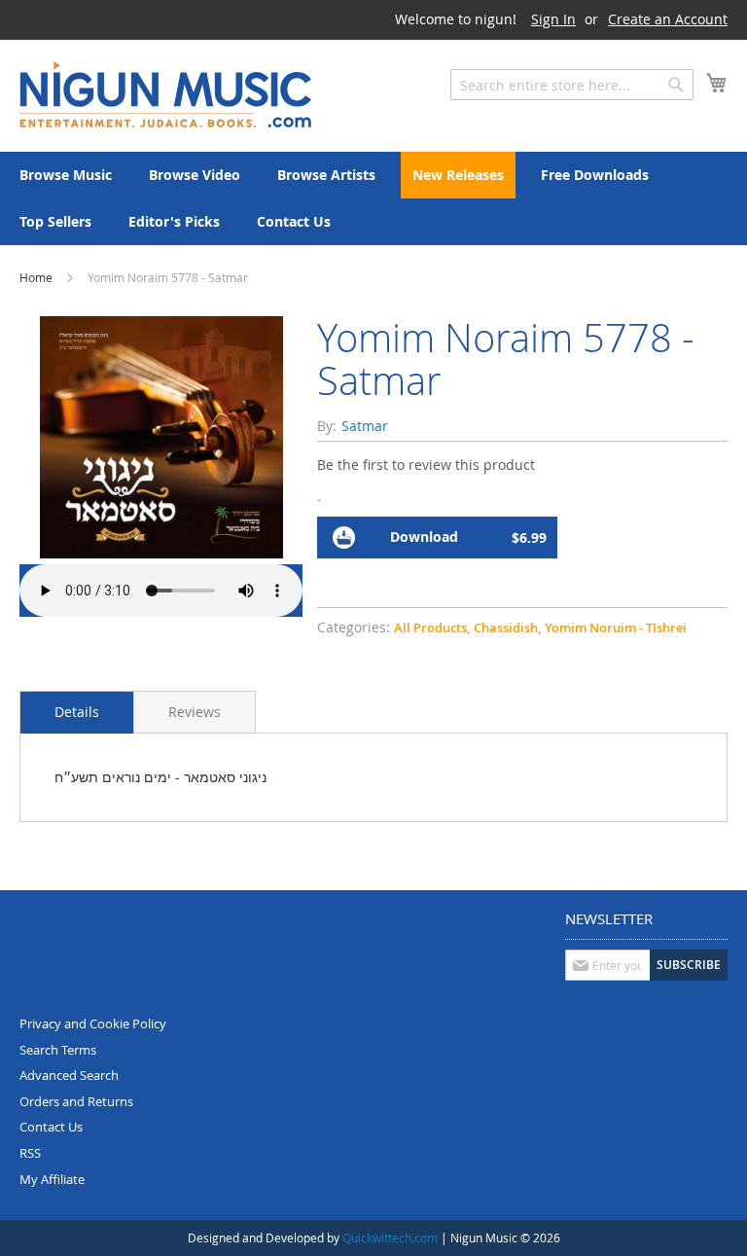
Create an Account (668, 19)
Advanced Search (69, 1075)
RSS (30, 1153)
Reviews (194, 711)
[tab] (76, 712)
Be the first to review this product (426, 464)
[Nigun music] (165, 94)
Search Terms (57, 1050)
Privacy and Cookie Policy (92, 1023)
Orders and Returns (76, 1101)
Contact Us (51, 1126)
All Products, (432, 627)
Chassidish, (507, 627)
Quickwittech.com (390, 1237)
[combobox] (572, 84)
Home (36, 277)
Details (76, 711)
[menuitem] (66, 175)
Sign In (553, 19)
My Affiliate (52, 1179)
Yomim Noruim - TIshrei (616, 627)
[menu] (373, 198)
